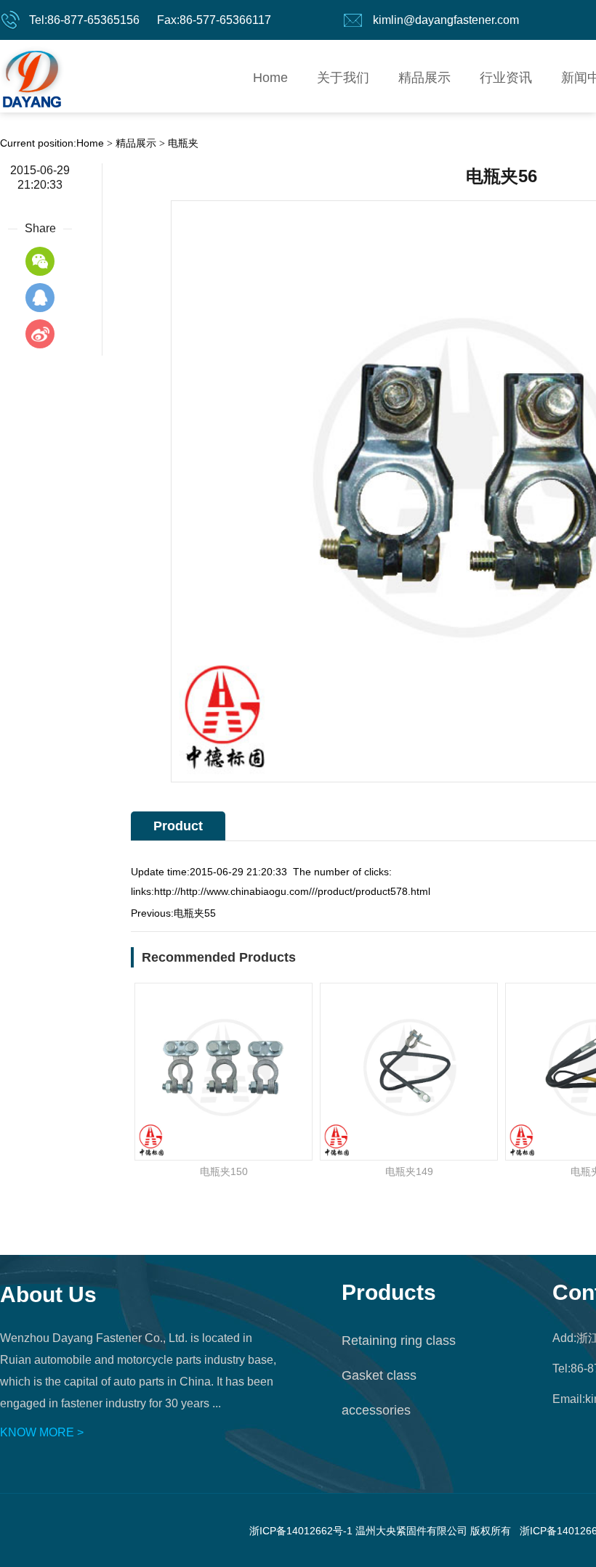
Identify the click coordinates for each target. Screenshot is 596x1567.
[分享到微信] (40, 261)
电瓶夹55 (195, 913)
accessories (376, 1410)
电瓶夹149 (409, 1171)
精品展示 (424, 77)
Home (270, 77)
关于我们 (343, 77)
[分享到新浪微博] (40, 333)
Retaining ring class (399, 1340)
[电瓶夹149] (409, 1072)
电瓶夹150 (224, 1171)
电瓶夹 (183, 143)
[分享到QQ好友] (40, 297)
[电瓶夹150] (223, 1072)
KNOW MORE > (42, 1432)
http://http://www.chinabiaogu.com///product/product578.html (292, 891)
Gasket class (379, 1375)
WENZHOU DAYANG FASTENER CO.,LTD (32, 76)
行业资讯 (506, 77)
